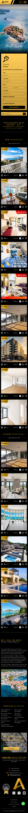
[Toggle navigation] (25, 2)
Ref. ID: (4, 113)
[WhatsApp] (23, 175)
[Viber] (26, 175)
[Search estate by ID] (24, 114)
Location (5, 90)
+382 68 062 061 (15, 768)
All (4, 99)
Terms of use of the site (14, 804)
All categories (7, 81)
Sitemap (14, 806)
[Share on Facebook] (20, 175)
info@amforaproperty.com (15, 772)
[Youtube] (24, 793)
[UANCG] (6, 789)
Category (5, 78)
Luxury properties (9, 103)
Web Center (13, 810)
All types (6, 75)
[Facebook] (19, 793)
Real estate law (14, 799)
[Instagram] (13, 793)
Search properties (14, 107)
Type (4, 72)
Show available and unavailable (13, 69)
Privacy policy (14, 801)
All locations (6, 93)
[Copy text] (2, 175)
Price (4, 84)
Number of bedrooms (8, 96)
